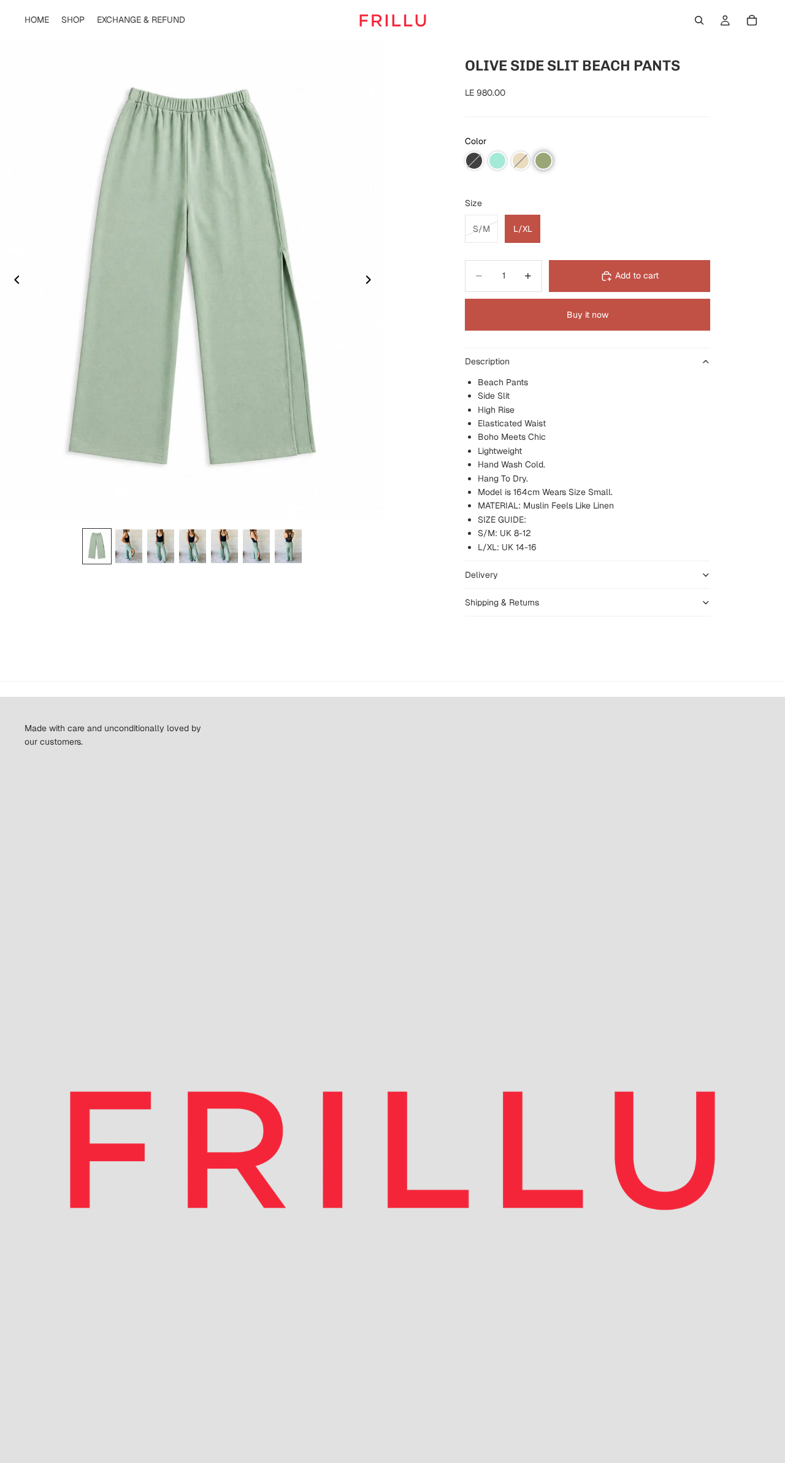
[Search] (699, 20)
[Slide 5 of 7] (224, 546)
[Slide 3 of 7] (160, 546)
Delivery (481, 574)
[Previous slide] (13, 281)
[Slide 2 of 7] (128, 546)
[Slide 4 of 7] (192, 546)
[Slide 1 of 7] (96, 546)
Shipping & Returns (502, 602)
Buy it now (587, 314)
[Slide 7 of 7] (288, 546)
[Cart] (751, 20)
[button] (474, 161)
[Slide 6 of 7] (256, 546)
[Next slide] (371, 281)
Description (487, 361)
